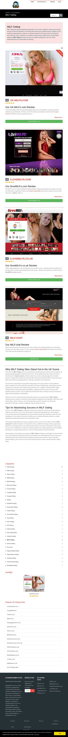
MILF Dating (10, 540)
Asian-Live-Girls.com (55, 691)
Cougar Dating (11, 496)
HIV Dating (10, 525)
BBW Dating (10, 478)
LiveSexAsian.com (12, 606)
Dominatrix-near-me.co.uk (14, 643)
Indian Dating (11, 529)
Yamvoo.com (11, 614)
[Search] (61, 15)
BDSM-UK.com (11, 635)
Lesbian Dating (11, 536)
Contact (12, 721)
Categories (15, 12)
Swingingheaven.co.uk (13, 622)
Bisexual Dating (11, 485)
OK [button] (60, 733)
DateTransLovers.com (13, 639)
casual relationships (35, 191)
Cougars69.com (11, 610)
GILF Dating (10, 521)
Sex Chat (9, 547)
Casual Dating (11, 489)
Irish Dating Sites (12, 532)
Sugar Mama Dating (13, 554)
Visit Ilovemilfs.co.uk (34, 279)
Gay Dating (10, 518)
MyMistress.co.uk (12, 663)
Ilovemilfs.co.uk (41, 688)
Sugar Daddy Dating (13, 551)
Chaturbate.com (54, 688)
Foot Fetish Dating (12, 514)
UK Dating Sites (41, 1)
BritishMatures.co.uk (13, 655)
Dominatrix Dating (12, 507)
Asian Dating (10, 474)
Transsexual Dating (12, 561)
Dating (9, 499)
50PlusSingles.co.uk (13, 647)
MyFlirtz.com (53, 681)
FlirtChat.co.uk (41, 693)
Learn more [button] (36, 734)
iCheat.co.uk (40, 683)
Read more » (59, 117)
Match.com (10, 618)
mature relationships (41, 349)
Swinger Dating (11, 558)
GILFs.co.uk (10, 631)
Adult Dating (10, 467)
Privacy (41, 721)
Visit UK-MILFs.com (34, 121)
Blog (59, 1)
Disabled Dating (11, 503)
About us (26, 721)
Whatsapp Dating (12, 565)
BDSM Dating (11, 481)
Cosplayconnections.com (56, 686)
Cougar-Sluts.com (42, 690)
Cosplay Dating (11, 492)
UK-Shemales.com (12, 651)
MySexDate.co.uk (54, 684)
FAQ (12, 727)
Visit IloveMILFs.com (34, 200)
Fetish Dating (11, 510)
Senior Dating (11, 543)
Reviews (52, 1)
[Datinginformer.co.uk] (15, 4)
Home (32, 1)
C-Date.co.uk (11, 659)
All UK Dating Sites (12, 667)
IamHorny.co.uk (11, 626)
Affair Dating (10, 470)
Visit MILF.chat (34, 359)
